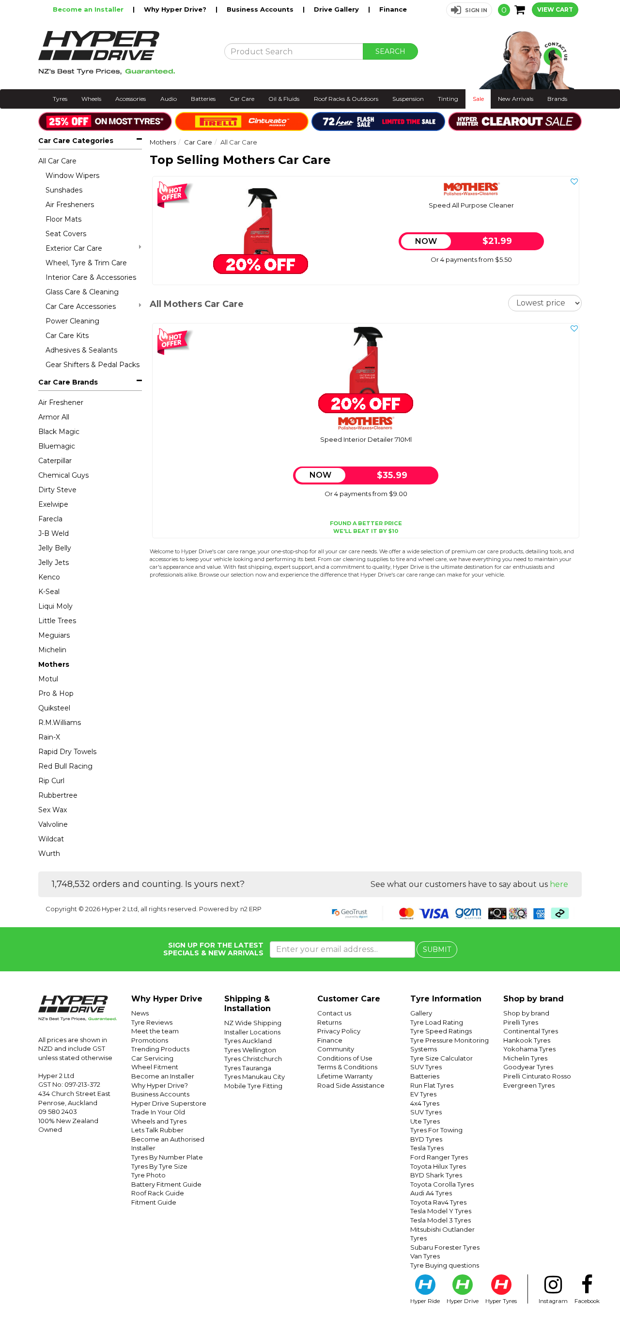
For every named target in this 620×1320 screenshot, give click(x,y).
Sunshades (64, 190)
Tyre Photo (148, 1175)
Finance (393, 9)
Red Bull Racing (65, 766)
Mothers (53, 664)
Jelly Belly (54, 548)
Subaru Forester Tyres (445, 1247)
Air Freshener (60, 402)
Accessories (130, 98)
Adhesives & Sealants (81, 350)
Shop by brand (526, 1013)
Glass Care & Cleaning (82, 292)
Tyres (60, 98)
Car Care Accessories (81, 306)
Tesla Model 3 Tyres (440, 1220)
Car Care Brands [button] (68, 382)
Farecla (50, 519)
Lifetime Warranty (344, 1076)
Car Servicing (152, 1058)
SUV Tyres (426, 1067)
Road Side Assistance (351, 1085)
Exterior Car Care (74, 248)
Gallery (421, 1013)
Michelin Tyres (525, 1058)
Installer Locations (252, 1032)
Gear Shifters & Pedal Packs (93, 364)
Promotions (149, 1040)
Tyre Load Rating (436, 1022)
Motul (48, 679)
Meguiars (54, 635)
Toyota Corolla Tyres (442, 1184)
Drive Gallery (337, 9)
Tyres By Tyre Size (159, 1166)
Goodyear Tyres (528, 1067)
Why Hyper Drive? (176, 9)
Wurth (49, 853)
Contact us (334, 1013)
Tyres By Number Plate (167, 1157)
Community (335, 1049)
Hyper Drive (463, 1301)
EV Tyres (423, 1094)
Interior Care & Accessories (91, 277)
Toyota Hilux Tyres (438, 1166)
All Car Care (57, 161)
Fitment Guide (153, 1202)
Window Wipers (72, 175)
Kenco (49, 577)
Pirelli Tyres (520, 1022)
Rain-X (49, 737)
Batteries (203, 98)
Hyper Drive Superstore (168, 1103)
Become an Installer (89, 9)
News (140, 1013)
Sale (478, 98)
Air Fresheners (70, 204)
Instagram (553, 1301)
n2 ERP (251, 909)
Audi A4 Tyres (431, 1193)
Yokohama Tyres (529, 1049)
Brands (557, 98)
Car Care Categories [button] (75, 140)
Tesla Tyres (427, 1148)
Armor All (53, 417)
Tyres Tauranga (247, 1068)
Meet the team (155, 1031)
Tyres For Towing (436, 1130)
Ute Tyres (425, 1121)
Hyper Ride (425, 1301)
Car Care (242, 98)
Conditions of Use (344, 1058)
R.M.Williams (59, 722)
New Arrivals (515, 98)
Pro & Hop (56, 693)
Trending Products (160, 1049)
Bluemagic (56, 446)
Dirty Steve (57, 489)
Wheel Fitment (154, 1067)
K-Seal (49, 591)
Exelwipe (53, 504)
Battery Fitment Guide (166, 1184)
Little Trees (57, 620)
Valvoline (53, 824)
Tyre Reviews (151, 1022)
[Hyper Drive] (124, 53)
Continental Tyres (530, 1031)
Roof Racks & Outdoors (346, 98)
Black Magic (58, 431)
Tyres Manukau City (254, 1076)
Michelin (52, 649)
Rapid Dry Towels (67, 751)
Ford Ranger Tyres (439, 1157)
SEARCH (390, 51)
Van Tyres (425, 1256)
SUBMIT (437, 949)
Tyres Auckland (248, 1041)
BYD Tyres (426, 1139)
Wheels (91, 98)
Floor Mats (63, 219)
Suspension (408, 98)
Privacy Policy (338, 1031)
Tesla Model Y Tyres (440, 1211)
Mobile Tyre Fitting (253, 1086)
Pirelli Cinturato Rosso (537, 1076)
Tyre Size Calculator (441, 1058)
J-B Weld (53, 533)
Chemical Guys (63, 475)
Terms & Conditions (347, 1067)
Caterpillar (55, 460)
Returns (329, 1022)
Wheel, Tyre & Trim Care (86, 262)
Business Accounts (261, 9)
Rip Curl (51, 780)
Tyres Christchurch (253, 1058)
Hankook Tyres (526, 1040)
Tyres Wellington (250, 1050)
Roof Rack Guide (157, 1193)
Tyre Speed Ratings (441, 1031)
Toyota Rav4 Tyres (438, 1202)
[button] (469, 9)
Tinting (448, 98)
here (559, 884)
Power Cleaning (72, 321)
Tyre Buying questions (444, 1265)
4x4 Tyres (424, 1103)
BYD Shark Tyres (436, 1175)
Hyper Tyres (501, 1301)
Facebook (587, 1301)
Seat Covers (66, 233)
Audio (168, 98)
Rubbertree (58, 795)
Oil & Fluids (283, 98)
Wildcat (51, 839)
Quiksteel (54, 708)
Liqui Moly (55, 606)
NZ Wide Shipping (252, 1023)
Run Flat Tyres (431, 1085)
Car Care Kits (67, 335)
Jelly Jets (53, 562)
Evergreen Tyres (529, 1085)
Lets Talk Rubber (157, 1130)
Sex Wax (52, 809)
